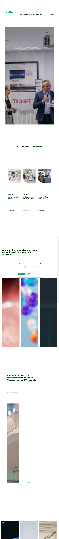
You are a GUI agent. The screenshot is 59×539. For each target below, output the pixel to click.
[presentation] (6, 149)
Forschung (57, 276)
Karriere (50, 14)
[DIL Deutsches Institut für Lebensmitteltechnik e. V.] (9, 12)
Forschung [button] (25, 14)
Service (57, 262)
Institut (57, 290)
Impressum (33, 275)
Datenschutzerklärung (28, 275)
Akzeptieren (22, 273)
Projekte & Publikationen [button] (38, 14)
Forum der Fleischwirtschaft (18, 232)
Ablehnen (29, 273)
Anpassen (37, 273)
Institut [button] (19, 14)
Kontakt (52, 14)
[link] (14, 367)
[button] (40, 263)
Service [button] (30, 14)
